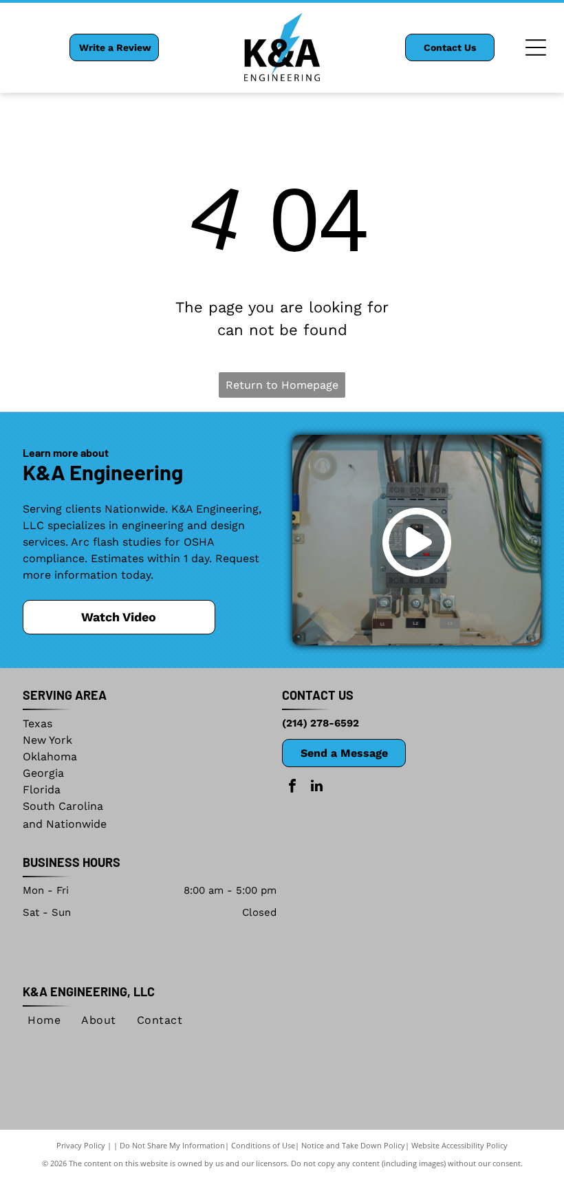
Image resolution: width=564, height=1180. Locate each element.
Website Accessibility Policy (459, 1145)
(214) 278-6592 (320, 723)
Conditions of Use (263, 1145)
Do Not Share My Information (172, 1145)
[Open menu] (535, 47)
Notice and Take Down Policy (353, 1145)
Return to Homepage (282, 384)
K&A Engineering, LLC (89, 991)
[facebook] (292, 787)
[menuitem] (44, 1020)
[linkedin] (316, 787)
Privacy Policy (80, 1145)
